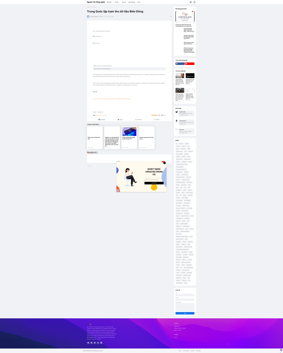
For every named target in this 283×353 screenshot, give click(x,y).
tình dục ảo (189, 264)
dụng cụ (178, 179)
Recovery (190, 241)
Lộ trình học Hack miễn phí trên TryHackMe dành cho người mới (183, 25)
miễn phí (178, 221)
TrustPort (183, 272)
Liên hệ (192, 350)
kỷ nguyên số (179, 213)
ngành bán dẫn (184, 223)
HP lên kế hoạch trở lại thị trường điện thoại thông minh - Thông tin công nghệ (189, 50)
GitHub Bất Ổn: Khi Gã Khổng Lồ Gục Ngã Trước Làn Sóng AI (190, 81)
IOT (180, 195)
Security (178, 252)
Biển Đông (122, 99)
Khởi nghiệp (189, 208)
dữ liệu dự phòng (185, 179)
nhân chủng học (180, 228)
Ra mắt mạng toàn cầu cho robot (147, 138)
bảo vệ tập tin (179, 154)
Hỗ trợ (182, 192)
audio (189, 148)
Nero (188, 221)
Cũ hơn (169, 166)
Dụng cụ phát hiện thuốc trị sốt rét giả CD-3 (128, 138)
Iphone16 (190, 195)
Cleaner (178, 161)
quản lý (184, 241)
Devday (178, 174)
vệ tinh (117, 99)
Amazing (181, 143)
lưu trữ (191, 215)
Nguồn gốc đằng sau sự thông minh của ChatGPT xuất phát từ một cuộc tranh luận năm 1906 (179, 97)
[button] (190, 2)
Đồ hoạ (178, 184)
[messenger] (281, 350)
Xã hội (185, 283)
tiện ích (177, 262)
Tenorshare (185, 257)
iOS (177, 195)
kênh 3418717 (179, 203)
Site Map (198, 350)
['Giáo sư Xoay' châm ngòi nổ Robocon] (179, 44)
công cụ (190, 161)
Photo (191, 236)
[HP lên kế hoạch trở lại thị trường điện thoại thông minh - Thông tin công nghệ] (179, 49)
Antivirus (184, 146)
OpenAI (191, 228)
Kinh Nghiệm (185, 210)
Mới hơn (90, 166)
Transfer (178, 270)
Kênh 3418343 (185, 197)
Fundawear (178, 190)
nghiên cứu (178, 226)
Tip (181, 267)
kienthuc (178, 210)
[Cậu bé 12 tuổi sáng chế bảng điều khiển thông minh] (179, 37)
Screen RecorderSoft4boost (182, 249)
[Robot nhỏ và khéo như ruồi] (95, 131)
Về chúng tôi (186, 350)
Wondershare (179, 283)
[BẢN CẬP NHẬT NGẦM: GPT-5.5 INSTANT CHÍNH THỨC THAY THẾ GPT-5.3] (190, 90)
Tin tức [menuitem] (116, 2)
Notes (186, 228)
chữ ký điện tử (187, 159)
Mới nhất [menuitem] (109, 2)
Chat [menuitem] (139, 2)
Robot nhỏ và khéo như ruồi (94, 138)
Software (185, 254)
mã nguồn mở (179, 218)
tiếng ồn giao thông (185, 262)
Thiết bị (183, 259)
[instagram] (98, 343)
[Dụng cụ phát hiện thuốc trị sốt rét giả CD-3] (129, 131)
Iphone (184, 195)
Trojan (177, 272)
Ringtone (184, 244)
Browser (178, 156)
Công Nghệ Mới (179, 166)
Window (178, 280)
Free (189, 187)
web (189, 277)
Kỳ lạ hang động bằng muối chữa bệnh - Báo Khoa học (189, 30)
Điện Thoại (189, 182)
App (188, 146)
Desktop (186, 172)
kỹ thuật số (186, 213)
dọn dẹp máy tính (180, 177)
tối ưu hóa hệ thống (188, 267)
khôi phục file (186, 205)
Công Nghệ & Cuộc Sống (181, 164)
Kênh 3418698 (187, 200)
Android (178, 146)
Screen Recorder (188, 246)
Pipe (186, 239)
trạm (113, 99)
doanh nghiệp (185, 174)
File (181, 187)
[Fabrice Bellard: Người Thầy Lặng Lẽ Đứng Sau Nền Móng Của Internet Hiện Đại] (179, 75)
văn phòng (178, 275)
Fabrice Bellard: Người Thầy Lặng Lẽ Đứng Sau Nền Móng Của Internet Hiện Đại (179, 82)
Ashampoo (183, 148)
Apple (177, 148)
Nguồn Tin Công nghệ (96, 2)
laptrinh (178, 215)
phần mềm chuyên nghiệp (182, 236)
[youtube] (190, 63)
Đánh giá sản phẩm (180, 182)
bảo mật (190, 151)
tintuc (177, 267)
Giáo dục (190, 190)
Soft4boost (178, 254)
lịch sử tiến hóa (185, 215)
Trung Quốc (109, 99)
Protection (178, 241)
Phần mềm (178, 234)
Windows (184, 280)
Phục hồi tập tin (179, 239)
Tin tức (183, 264)
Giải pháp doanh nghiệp (179, 328)
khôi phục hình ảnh (180, 208)
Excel (177, 187)
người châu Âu (186, 226)
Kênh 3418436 (179, 200)
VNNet (184, 277)
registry (178, 244)
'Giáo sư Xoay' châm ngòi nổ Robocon (189, 43)
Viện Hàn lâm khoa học (99, 99)
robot (189, 244)
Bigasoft (186, 154)
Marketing (187, 218)
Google (177, 192)
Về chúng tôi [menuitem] (131, 2)
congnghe (184, 161)
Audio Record (179, 151)
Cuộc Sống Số (179, 172)
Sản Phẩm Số (179, 246)
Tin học (178, 264)
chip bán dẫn (179, 159)
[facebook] (180, 63)
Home (175, 337)
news (177, 223)
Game (184, 190)
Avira (185, 151)
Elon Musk (184, 184)
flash (185, 187)
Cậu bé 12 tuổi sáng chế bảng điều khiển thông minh (189, 37)
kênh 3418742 (187, 203)
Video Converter (186, 275)
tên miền (178, 259)
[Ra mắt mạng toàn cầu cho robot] (147, 131)
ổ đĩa (177, 231)
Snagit (190, 252)
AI (176, 143)
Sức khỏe (191, 254)
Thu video (189, 259)
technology (178, 257)
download (188, 177)
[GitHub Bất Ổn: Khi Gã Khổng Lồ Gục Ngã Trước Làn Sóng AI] (190, 75)
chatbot (183, 156)
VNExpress (104, 115)
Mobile (183, 221)
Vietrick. (101, 350)
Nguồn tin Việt (177, 330)
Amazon (187, 143)
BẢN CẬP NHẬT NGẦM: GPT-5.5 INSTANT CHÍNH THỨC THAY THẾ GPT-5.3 (190, 96)
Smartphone (184, 252)
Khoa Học (98, 115)
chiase (188, 156)
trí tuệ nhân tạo (185, 270)
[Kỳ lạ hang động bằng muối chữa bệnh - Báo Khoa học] (179, 30)
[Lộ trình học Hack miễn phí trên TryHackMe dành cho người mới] (184, 16)
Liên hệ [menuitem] (124, 2)
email (189, 184)
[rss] (101, 343)
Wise (189, 280)
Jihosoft (178, 197)
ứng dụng (189, 272)
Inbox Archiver (189, 192)
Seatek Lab (176, 326)
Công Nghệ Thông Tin (181, 169)
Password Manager (185, 231)
